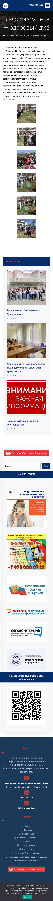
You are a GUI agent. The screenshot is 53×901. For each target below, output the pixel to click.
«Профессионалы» (28, 845)
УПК (28, 841)
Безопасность (28, 849)
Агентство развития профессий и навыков (28, 857)
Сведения (28, 830)
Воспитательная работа (27, 838)
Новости (13, 318)
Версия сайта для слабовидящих (29, 453)
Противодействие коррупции (28, 853)
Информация (28, 834)
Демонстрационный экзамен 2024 (28, 861)
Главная (28, 826)
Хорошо (27, 897)
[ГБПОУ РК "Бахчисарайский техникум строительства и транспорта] (4, 35)
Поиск (46, 466)
